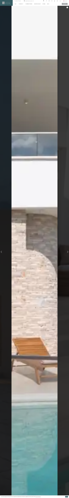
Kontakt (64, 3)
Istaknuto (21, 3)
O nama (43, 3)
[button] (67, 252)
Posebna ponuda (29, 3)
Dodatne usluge (37, 3)
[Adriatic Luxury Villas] (6, 2)
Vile (15, 3)
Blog (48, 3)
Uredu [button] (66, 496)
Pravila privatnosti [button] (38, 496)
